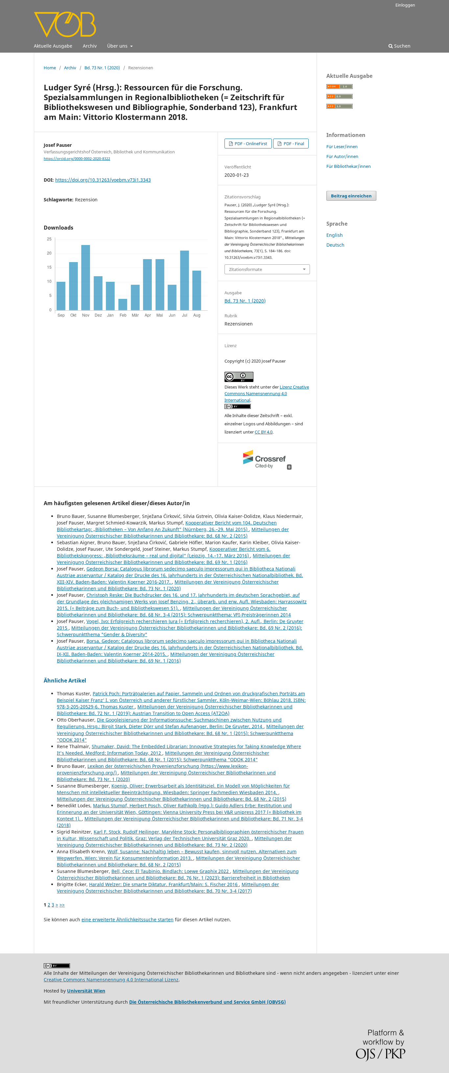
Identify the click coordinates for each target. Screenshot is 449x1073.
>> (62, 905)
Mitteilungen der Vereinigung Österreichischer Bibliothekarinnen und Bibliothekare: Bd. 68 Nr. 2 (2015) (173, 532)
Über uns (118, 46)
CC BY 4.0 (263, 432)
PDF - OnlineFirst (250, 143)
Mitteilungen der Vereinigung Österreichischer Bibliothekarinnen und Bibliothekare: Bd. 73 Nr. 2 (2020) (174, 841)
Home (50, 68)
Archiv (90, 46)
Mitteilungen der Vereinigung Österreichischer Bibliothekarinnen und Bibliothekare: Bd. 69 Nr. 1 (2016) (173, 558)
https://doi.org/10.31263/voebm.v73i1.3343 (103, 180)
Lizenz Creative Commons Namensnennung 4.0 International (267, 393)
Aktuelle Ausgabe (53, 46)
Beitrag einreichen (351, 196)
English (334, 235)
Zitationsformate (245, 269)
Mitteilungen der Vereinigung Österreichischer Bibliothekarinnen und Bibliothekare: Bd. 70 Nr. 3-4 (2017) (168, 887)
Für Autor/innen (342, 156)
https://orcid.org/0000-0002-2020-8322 (77, 158)
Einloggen (405, 5)
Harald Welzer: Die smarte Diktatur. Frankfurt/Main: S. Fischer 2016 (164, 884)
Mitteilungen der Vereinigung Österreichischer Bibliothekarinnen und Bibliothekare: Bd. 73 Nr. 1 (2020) (168, 585)
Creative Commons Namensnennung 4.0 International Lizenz (111, 979)
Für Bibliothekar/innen (348, 166)
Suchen (402, 46)
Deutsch (335, 245)
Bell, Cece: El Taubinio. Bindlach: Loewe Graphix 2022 (170, 871)
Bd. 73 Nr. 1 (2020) (102, 68)
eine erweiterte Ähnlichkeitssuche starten (128, 919)
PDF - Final (293, 143)
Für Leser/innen (342, 146)
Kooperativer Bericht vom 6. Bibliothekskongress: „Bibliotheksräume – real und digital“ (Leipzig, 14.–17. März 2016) (164, 552)
